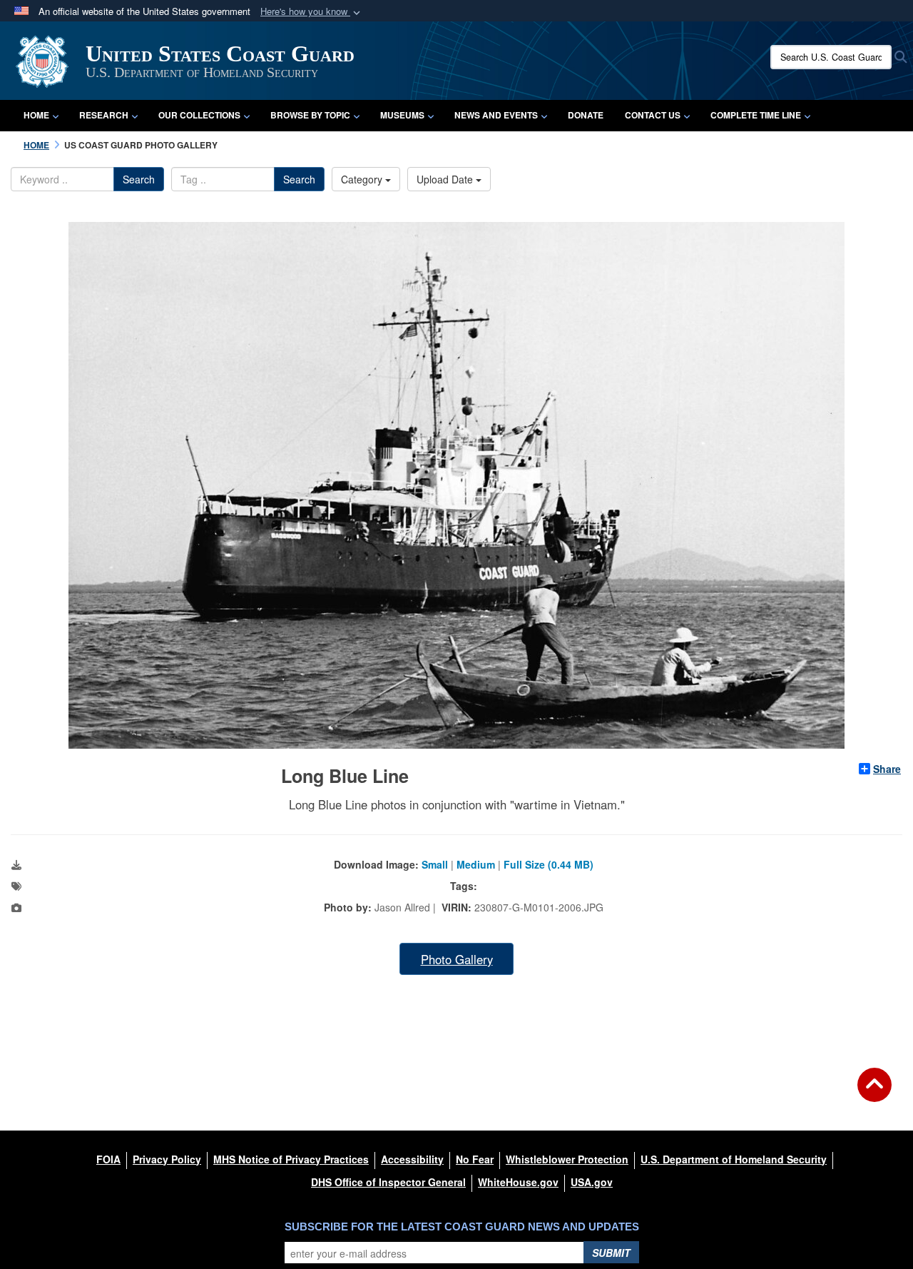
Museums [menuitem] (402, 114)
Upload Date (446, 179)
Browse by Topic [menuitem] (310, 114)
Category (363, 179)
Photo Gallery (457, 959)
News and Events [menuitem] (496, 114)
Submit (611, 1252)
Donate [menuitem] (585, 114)
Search (139, 179)
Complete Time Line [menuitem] (755, 114)
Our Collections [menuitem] (199, 114)
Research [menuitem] (103, 114)
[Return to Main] (874, 1093)
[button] (311, 11)
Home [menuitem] (36, 114)
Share (887, 768)
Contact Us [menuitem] (652, 114)
